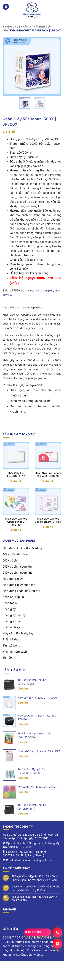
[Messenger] (57, 943)
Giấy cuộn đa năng (15, 554)
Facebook (9, 918)
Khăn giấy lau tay (14, 615)
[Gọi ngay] (57, 932)
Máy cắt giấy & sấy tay (18, 633)
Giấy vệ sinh (11, 560)
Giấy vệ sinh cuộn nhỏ (18, 572)
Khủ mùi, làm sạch (15, 651)
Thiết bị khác (11, 639)
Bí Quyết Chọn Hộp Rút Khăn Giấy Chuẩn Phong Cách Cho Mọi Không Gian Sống (35, 878)
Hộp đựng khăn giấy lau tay (21, 591)
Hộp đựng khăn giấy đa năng (22, 548)
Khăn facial (10, 603)
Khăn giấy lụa (12, 621)
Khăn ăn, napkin (43, 290)
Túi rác (7, 657)
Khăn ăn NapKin (13, 627)
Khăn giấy (28, 26)
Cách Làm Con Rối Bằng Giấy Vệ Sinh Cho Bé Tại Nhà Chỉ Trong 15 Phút (36, 888)
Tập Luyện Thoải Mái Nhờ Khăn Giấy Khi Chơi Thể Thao (35, 898)
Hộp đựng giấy (13, 578)
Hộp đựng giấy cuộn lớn (19, 584)
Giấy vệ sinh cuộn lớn (17, 566)
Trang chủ (10, 26)
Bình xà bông (11, 645)
